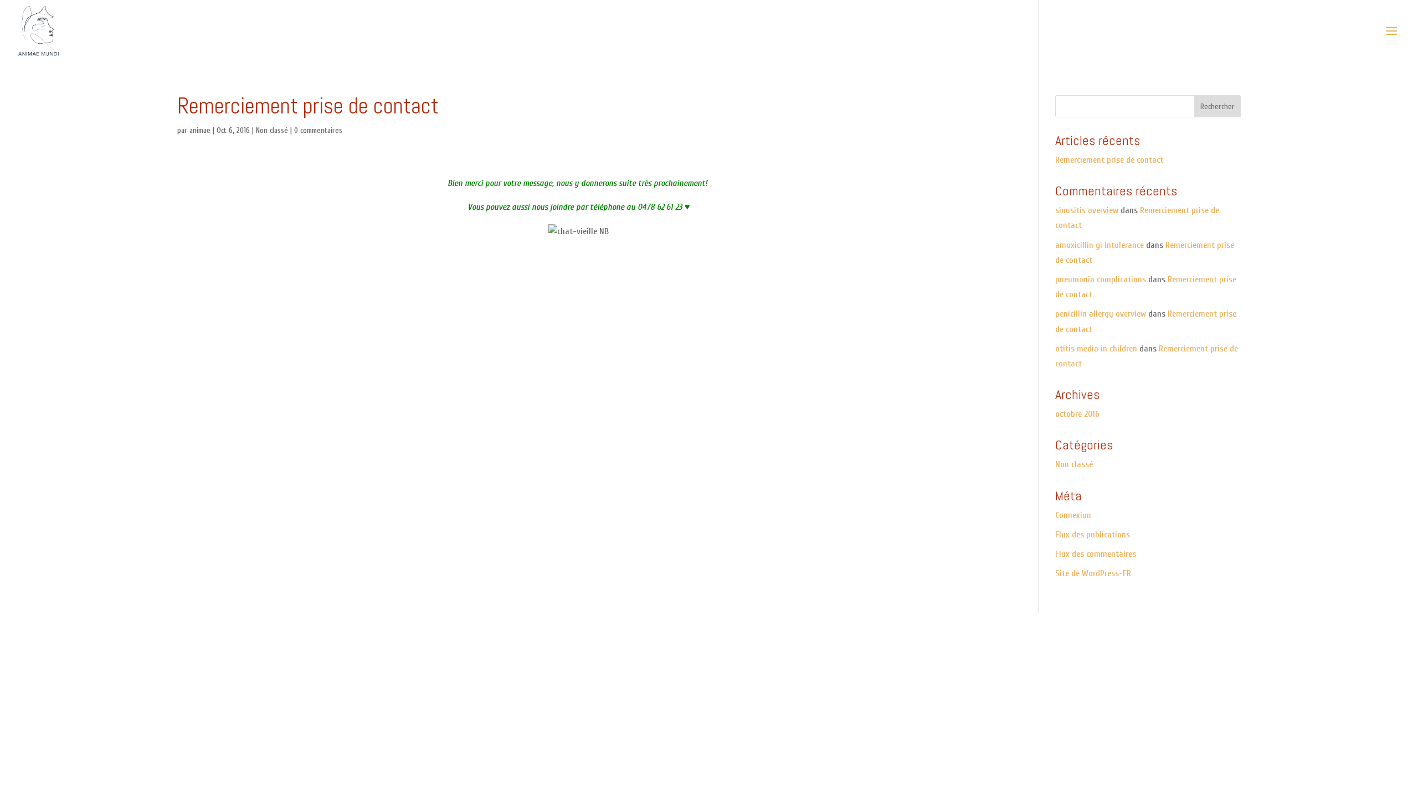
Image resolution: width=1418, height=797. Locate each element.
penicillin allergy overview (1100, 314)
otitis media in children (1096, 349)
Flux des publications (1092, 535)
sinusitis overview (1086, 210)
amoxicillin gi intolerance (1099, 245)
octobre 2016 (1077, 414)
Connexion (1073, 515)
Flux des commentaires (1095, 554)
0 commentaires (318, 130)
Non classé (272, 130)
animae (199, 130)
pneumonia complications (1100, 279)
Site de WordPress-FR (1093, 573)
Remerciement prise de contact (1109, 160)
